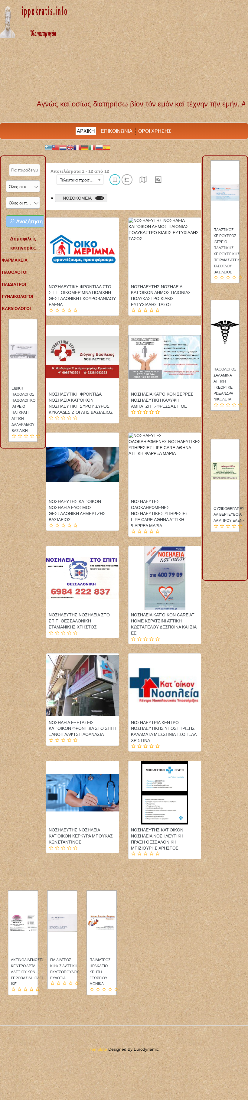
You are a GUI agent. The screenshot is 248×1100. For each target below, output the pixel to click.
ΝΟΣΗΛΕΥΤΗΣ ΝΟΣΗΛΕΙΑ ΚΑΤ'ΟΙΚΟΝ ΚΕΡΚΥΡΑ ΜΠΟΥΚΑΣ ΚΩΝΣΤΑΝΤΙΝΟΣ (81, 835)
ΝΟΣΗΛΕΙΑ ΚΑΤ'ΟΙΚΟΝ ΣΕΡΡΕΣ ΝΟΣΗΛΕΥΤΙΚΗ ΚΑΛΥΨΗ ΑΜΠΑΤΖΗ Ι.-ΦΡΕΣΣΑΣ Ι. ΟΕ (162, 400)
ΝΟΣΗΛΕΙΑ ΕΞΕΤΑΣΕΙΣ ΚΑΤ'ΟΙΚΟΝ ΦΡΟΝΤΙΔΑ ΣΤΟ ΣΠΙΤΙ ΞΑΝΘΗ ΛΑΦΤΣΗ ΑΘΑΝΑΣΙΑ (82, 728)
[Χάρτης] (143, 181)
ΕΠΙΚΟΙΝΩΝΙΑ (116, 131)
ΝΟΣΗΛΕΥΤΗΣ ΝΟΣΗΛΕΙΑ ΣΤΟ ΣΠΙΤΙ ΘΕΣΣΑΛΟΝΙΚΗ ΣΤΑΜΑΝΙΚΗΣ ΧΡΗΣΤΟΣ (79, 620)
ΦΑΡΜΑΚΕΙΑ (15, 260)
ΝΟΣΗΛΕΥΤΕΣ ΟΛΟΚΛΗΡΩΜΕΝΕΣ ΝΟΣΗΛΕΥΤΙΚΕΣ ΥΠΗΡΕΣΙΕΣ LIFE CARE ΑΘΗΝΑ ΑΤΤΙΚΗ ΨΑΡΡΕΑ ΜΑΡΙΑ (159, 513)
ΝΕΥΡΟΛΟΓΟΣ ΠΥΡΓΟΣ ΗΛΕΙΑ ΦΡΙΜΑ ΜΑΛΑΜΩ (25, 966)
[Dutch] (63, 147)
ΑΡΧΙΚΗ (86, 131)
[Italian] (92, 147)
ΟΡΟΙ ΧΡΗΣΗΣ (154, 131)
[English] (70, 147)
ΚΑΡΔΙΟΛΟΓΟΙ (16, 308)
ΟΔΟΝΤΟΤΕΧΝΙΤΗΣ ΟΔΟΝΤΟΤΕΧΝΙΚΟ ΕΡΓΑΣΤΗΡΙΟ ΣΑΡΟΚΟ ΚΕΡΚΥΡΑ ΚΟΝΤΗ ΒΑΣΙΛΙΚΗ (230, 521)
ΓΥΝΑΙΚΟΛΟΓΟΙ (17, 296)
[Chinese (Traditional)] (55, 147)
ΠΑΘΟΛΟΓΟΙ (15, 272)
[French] (77, 147)
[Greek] (48, 147)
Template (98, 1049)
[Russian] (99, 147)
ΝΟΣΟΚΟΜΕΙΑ (77, 198)
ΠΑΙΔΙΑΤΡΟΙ (14, 284)
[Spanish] (106, 147)
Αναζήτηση (29, 221)
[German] (84, 147)
